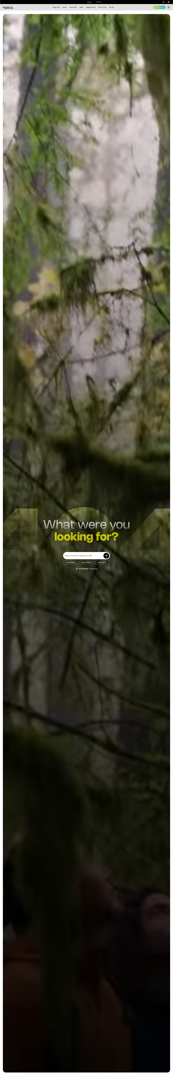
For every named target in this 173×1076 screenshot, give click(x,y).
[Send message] (106, 555)
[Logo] (8, 7)
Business (99, 2)
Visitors (89, 2)
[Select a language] (169, 2)
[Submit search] (164, 2)
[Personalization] (168, 7)
